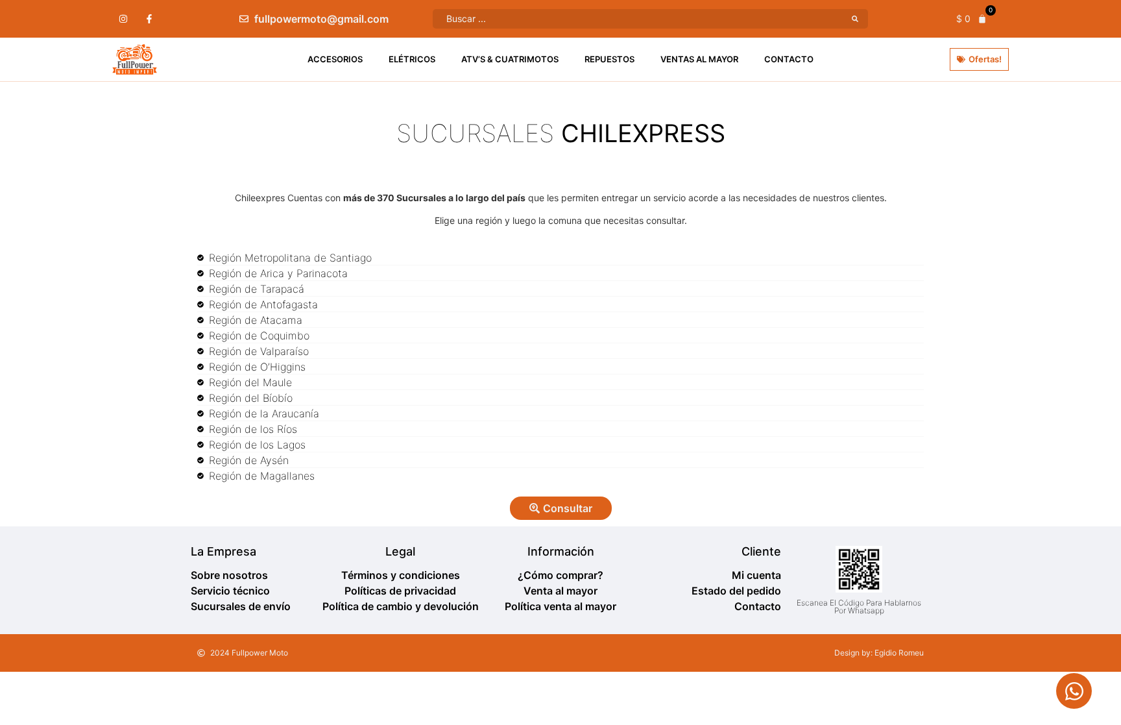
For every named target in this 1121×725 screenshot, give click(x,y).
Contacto (789, 59)
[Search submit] (855, 19)
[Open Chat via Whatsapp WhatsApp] (1074, 691)
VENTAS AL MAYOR (699, 59)
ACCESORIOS (335, 59)
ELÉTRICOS (412, 59)
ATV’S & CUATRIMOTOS (510, 59)
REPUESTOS (609, 59)
